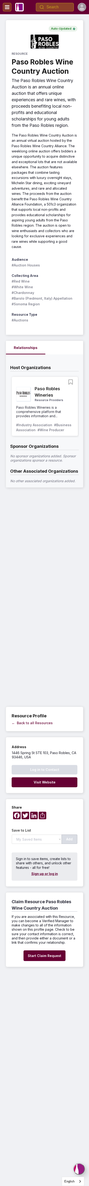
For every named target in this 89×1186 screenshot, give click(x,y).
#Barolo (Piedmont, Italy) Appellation (42, 298)
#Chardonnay (23, 293)
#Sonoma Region (26, 304)
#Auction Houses (26, 265)
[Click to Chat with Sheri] (79, 1169)
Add (69, 839)
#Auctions (20, 320)
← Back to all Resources (32, 723)
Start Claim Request (44, 956)
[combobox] (73, 1181)
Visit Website (45, 782)
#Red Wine (21, 281)
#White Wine (22, 287)
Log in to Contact (44, 770)
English (69, 1181)
